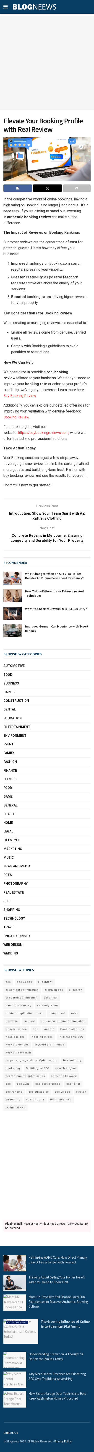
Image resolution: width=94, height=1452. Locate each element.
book (7, 675)
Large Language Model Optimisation (31, 1060)
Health (9, 814)
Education (12, 718)
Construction (16, 701)
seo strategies (39, 1091)
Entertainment (16, 727)
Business (11, 683)
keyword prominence (49, 1044)
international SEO (71, 1036)
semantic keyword (64, 1076)
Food (7, 788)
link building (72, 1060)
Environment (14, 735)
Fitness (10, 779)
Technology (14, 918)
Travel (9, 927)
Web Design (12, 944)
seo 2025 (23, 1083)
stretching (13, 1099)
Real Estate (13, 892)
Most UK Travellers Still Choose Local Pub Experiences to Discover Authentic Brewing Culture (58, 1302)
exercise (12, 1021)
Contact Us (10, 1432)
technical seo (15, 1107)
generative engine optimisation (63, 1021)
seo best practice (47, 1083)
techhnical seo (61, 1099)
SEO (6, 901)
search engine (65, 1068)
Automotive (14, 666)
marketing (13, 1068)
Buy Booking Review (19, 396)
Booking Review (16, 417)
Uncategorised (16, 936)
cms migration (47, 1005)
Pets (7, 875)
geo (35, 1029)
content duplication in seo (25, 1013)
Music (8, 857)
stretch (81, 1091)
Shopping (11, 910)
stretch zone (35, 1099)
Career (9, 692)
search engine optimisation (25, 1076)
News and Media (16, 866)
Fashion (10, 762)
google (49, 1029)
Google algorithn (72, 1029)
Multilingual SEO (37, 1068)
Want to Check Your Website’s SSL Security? (56, 609)
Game (8, 796)
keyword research (18, 1052)
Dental (9, 709)
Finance (10, 770)
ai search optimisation (22, 997)
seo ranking (14, 1091)
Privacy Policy (63, 1441)
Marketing (12, 849)
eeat (74, 1013)
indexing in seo (42, 1036)
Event (8, 744)
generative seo (16, 1029)
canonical (51, 997)
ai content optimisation (22, 989)
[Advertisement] (47, 63)
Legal (8, 831)
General (10, 805)
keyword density (17, 1044)
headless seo (15, 1036)
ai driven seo (54, 989)
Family (8, 753)
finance (29, 1021)
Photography (15, 883)
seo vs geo (62, 1091)
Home (8, 823)
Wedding (10, 953)
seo (8, 1083)
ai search (75, 989)
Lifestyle (11, 840)
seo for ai (73, 1083)
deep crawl (57, 1013)
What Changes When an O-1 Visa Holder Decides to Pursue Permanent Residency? (54, 576)
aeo (8, 981)
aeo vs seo (24, 981)
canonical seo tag (18, 1005)
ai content (45, 981)
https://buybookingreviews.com (43, 432)
